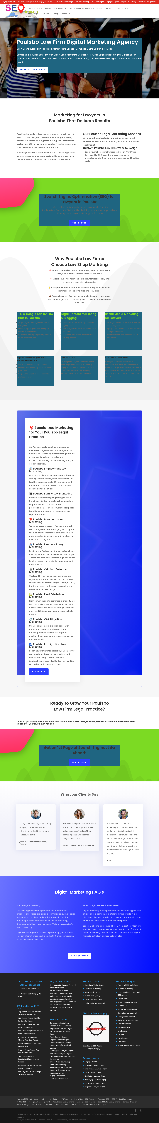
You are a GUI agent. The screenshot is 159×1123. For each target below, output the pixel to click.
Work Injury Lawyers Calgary (95, 1079)
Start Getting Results (32, 70)
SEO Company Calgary (91, 1049)
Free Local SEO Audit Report (128, 985)
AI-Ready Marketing (125, 988)
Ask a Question (79, 956)
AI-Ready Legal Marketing (55, 8)
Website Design (124, 1027)
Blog (56, 14)
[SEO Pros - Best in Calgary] (96, 1028)
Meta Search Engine (97, 2)
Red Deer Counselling (58, 1065)
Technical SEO (123, 998)
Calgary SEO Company (128, 2)
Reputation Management (127, 1013)
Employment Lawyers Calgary (61, 1028)
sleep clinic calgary (57, 1073)
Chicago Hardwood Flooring (60, 1026)
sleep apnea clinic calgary (59, 1078)
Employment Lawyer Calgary (95, 1083)
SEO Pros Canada (35, 8)
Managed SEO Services (126, 1016)
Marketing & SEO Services (38, 14)
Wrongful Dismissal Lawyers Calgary (103, 1114)
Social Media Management (147, 2)
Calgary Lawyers (91, 1061)
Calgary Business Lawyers (59, 1040)
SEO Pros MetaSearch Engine (129, 1045)
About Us (122, 8)
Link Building (122, 1031)
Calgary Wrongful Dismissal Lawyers (44, 1114)
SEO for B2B (122, 1006)
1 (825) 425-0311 (32, 988)
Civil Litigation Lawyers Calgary (61, 1051)
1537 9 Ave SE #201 (24, 994)
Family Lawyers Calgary (59, 1037)
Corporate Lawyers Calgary (95, 1087)
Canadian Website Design (64, 2)
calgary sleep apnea (57, 1076)
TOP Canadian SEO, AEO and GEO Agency (85, 8)
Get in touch (79, 223)
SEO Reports (110, 8)
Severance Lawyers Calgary (95, 1065)
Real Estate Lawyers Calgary (60, 1053)
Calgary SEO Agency (112, 2)
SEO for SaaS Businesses (127, 1002)
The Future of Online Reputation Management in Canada (28, 1059)
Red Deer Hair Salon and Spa (61, 1067)
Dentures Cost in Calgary (59, 1023)
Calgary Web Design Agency (60, 1070)
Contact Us (65, 14)
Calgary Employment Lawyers (61, 1042)
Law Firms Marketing (82, 2)
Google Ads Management (127, 1009)
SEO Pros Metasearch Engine (59, 1120)
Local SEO (121, 1034)
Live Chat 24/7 (123, 1038)
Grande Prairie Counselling (60, 1062)
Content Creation (124, 1024)
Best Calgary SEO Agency (92, 1046)
